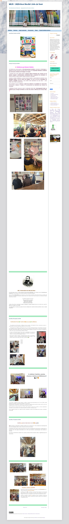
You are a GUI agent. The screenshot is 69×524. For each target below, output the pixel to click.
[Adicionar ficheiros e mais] (22, 340)
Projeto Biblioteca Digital (54, 98)
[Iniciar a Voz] (22, 343)
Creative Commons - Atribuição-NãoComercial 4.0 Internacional (31, 513)
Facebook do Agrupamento (54, 94)
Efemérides (55, 116)
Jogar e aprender (22, 30)
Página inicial (25, 507)
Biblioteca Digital (57, 113)
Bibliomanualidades (52, 113)
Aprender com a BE (55, 110)
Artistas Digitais (52, 111)
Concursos (55, 115)
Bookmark (51, 114)
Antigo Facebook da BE (54, 96)
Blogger (44, 517)
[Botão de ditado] (22, 341)
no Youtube (52, 93)
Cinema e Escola (55, 114)
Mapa (36, 30)
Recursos (15, 30)
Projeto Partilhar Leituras (44, 30)
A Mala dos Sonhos (55, 109)
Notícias (10, 30)
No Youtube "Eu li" (53, 95)
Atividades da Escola (55, 112)
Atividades (57, 111)
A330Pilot (35, 517)
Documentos (30, 30)
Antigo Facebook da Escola (54, 97)
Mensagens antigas (44, 507)
